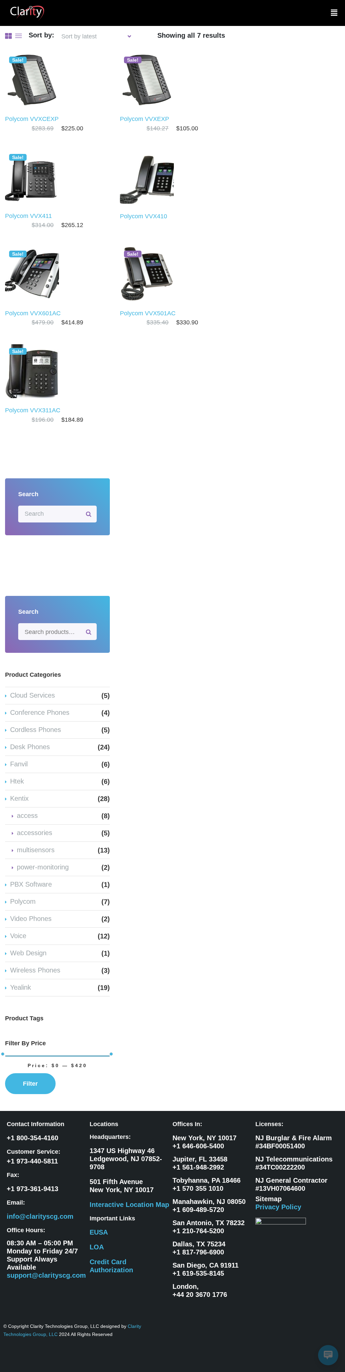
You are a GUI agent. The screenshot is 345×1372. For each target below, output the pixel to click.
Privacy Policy (278, 1207)
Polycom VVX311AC (33, 410)
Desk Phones (30, 747)
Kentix (19, 798)
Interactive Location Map (129, 1204)
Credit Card (108, 1262)
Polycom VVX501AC (148, 313)
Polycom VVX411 (28, 216)
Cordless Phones (35, 729)
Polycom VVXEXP (144, 119)
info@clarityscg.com (40, 1216)
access (27, 815)
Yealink (20, 987)
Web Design (28, 953)
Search (89, 631)
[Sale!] (32, 79)
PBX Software (31, 884)
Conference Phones (39, 712)
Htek (17, 781)
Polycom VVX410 (143, 216)
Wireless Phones (35, 970)
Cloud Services (32, 695)
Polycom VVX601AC (33, 313)
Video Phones (31, 918)
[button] (334, 12)
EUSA (99, 1232)
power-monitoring (43, 867)
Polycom (23, 901)
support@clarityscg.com (46, 1275)
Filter (30, 1083)
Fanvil (19, 764)
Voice (18, 935)
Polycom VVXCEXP (32, 119)
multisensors (36, 850)
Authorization (111, 1270)
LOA (97, 1247)
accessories (34, 832)
